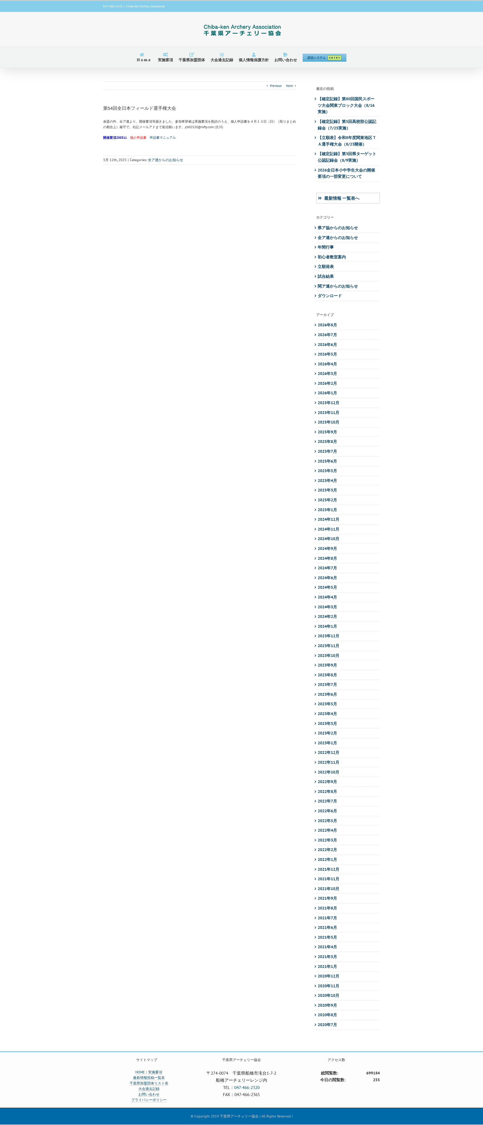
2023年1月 (327, 742)
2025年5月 (327, 470)
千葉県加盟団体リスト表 (149, 1083)
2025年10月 (328, 422)
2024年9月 (327, 548)
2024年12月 (328, 519)
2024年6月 (327, 577)
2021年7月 (327, 917)
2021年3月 (327, 956)
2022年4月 (327, 830)
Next (289, 86)
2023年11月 (328, 645)
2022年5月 (327, 820)
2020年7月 (327, 1024)
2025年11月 (328, 412)
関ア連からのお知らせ (338, 286)
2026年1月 (327, 392)
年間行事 (326, 247)
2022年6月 (327, 810)
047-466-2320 (247, 1087)
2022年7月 (327, 800)
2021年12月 (328, 869)
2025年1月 (327, 509)
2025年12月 (328, 402)
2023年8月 (327, 674)
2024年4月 (327, 597)
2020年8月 (327, 1014)
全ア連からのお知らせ (165, 160)
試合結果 (326, 276)
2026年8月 (327, 324)
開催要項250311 (115, 137)
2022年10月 (328, 772)
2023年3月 (327, 723)
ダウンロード (330, 295)
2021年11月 (328, 878)
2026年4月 (327, 363)
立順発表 (326, 266)
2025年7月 (327, 451)
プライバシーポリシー (149, 1100)
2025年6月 (327, 461)
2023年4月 (327, 713)
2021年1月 (327, 966)
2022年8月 (327, 791)
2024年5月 (327, 587)
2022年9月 (327, 781)
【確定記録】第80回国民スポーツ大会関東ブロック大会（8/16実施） (346, 105)
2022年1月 (327, 859)
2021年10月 (328, 888)
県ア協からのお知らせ (338, 227)
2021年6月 (327, 927)
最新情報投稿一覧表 (149, 1077)
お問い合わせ (148, 1094)
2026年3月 (327, 373)
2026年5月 (327, 354)
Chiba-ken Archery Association (145, 6)
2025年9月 (327, 431)
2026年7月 (327, 334)
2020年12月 (328, 975)
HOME (140, 1072)
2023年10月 (328, 655)
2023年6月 (327, 694)
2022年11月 (328, 762)
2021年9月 (327, 898)
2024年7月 (327, 567)
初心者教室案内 (332, 256)
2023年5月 (327, 703)
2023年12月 (328, 635)
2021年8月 (327, 907)
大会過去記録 (148, 1088)
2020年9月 (327, 1005)
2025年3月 (327, 490)
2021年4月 (327, 946)
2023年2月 (327, 732)
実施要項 (155, 1072)
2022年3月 (327, 839)
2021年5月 (327, 937)
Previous (275, 86)
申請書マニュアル (163, 137)
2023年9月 (327, 664)
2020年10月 (328, 995)
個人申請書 (138, 137)
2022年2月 (327, 849)
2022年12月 (328, 752)
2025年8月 (327, 441)
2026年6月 (327, 344)
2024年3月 (327, 606)
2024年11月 (328, 529)
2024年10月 (328, 538)
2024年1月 (327, 626)
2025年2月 (327, 499)
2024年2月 (327, 616)
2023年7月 (327, 684)
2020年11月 (328, 985)
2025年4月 (327, 480)
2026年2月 (327, 383)
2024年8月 (327, 558)
